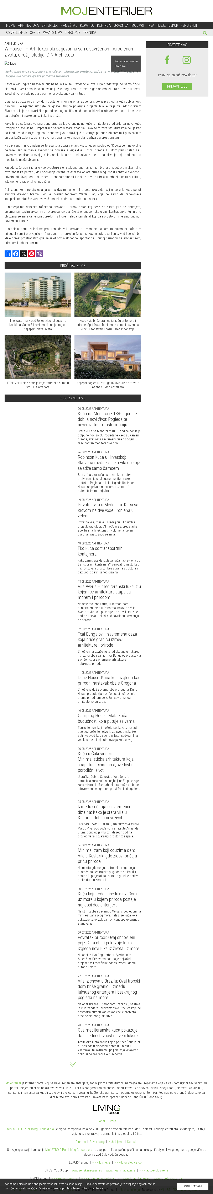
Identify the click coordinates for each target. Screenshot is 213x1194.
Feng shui (189, 25)
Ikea (150, 25)
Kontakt (132, 1142)
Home (10, 25)
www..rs (101, 1162)
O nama (81, 1142)
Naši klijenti (116, 1142)
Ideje (161, 25)
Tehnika (89, 32)
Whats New (52, 32)
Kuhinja (104, 25)
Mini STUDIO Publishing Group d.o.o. (31, 1129)
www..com (129, 1162)
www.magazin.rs (87, 1170)
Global (101, 1121)
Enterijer (50, 25)
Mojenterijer (13, 1083)
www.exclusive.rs (153, 1170)
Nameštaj (69, 25)
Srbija (112, 1121)
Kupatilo (87, 25)
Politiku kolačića (93, 1188)
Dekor (173, 25)
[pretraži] (205, 33)
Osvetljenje (16, 32)
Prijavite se (177, 86)
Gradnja (121, 25)
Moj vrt (138, 25)
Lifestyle (72, 32)
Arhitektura (28, 25)
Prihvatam (193, 1186)
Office (35, 32)
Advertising (97, 1142)
